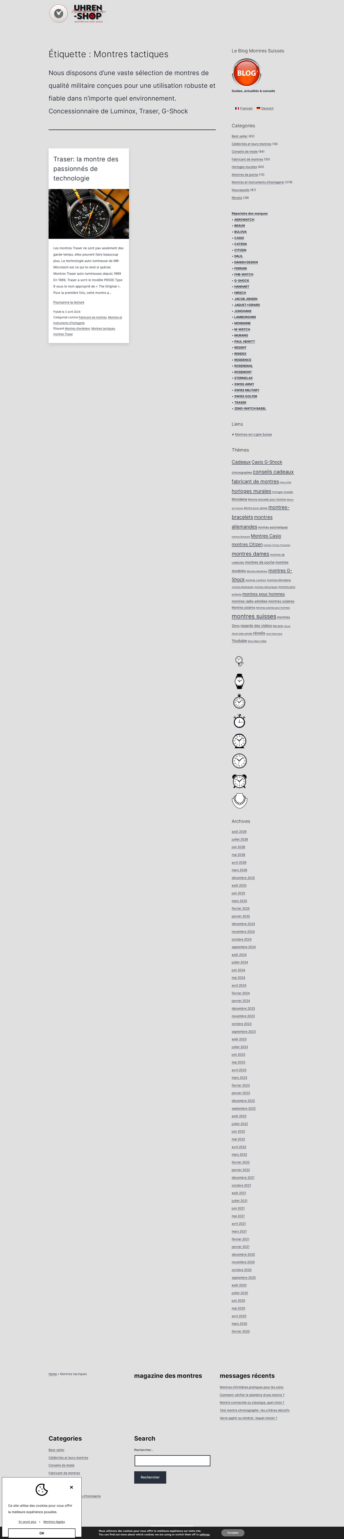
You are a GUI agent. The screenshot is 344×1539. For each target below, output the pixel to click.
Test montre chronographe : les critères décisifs (254, 1410)
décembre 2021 (243, 1177)
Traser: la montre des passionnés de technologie (85, 168)
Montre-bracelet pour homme (267, 499)
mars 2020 (239, 1323)
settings (204, 1534)
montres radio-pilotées (250, 601)
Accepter (232, 1533)
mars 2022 (239, 1154)
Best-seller (240, 136)
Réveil (287, 626)
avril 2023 (239, 1070)
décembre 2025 (243, 878)
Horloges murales (244, 167)
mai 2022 (238, 1139)
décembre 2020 (243, 1254)
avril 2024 (239, 985)
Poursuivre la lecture (68, 302)
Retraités (278, 625)
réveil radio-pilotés (242, 633)
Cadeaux (241, 462)
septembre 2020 (244, 1277)
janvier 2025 (241, 916)
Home (53, 1374)
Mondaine (239, 499)
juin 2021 (238, 1208)
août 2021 (239, 1193)
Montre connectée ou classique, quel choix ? (252, 1402)
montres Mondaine (279, 580)
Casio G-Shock (267, 462)
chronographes (242, 472)
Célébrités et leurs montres (251, 144)
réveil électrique (274, 633)
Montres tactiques (103, 328)
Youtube (239, 640)
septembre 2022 (244, 1108)
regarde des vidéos (256, 625)
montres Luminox (255, 580)
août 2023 (239, 1039)
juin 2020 (238, 1300)
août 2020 (239, 1285)
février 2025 (241, 908)
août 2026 (239, 831)
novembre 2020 (243, 1262)
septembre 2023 (244, 1031)
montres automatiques (273, 527)
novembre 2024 (243, 931)
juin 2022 (238, 1131)
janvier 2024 (241, 1001)
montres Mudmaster (243, 587)
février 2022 (241, 1162)
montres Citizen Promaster (276, 545)
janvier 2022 (241, 1170)
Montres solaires (243, 607)
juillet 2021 (239, 1201)
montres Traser (63, 334)
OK (41, 1533)
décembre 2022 (243, 1101)
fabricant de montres (255, 481)
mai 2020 (238, 1308)
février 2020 (241, 1331)
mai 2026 (238, 855)
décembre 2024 (243, 924)
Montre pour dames (256, 508)
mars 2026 (239, 870)
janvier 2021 (240, 1247)
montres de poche (260, 562)
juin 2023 (238, 1054)
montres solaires (281, 601)
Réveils (237, 198)
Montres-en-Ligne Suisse (253, 434)
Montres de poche (245, 174)
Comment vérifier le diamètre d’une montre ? (252, 1395)
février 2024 (241, 993)
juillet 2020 (240, 1293)
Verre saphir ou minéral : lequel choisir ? (248, 1418)
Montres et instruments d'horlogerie (258, 182)
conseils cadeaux (273, 472)
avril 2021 (239, 1223)
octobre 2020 (242, 1270)
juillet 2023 (240, 1047)
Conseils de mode (245, 151)
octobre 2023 (242, 1024)
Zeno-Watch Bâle (257, 641)
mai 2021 (238, 1216)
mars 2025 (239, 901)
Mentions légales (54, 1521)
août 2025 (239, 885)
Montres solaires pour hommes (273, 607)
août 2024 (239, 955)
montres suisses (254, 616)
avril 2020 (239, 1316)
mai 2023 (238, 1062)
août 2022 (239, 1116)
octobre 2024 (242, 939)
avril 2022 (239, 1147)
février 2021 (240, 1239)
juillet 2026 (240, 839)
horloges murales (251, 491)
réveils (259, 633)
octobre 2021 (241, 1185)
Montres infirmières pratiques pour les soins (251, 1387)
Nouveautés (240, 190)
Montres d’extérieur (77, 328)
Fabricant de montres (93, 317)
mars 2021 (239, 1231)
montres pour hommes (263, 594)
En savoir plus (27, 1521)
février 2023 (241, 1085)
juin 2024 (238, 970)
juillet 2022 (240, 1124)
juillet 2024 (240, 962)
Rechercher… (143, 1450)
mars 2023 (239, 1077)
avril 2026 (239, 862)
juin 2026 (238, 847)
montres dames (250, 554)
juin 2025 (238, 893)
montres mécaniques (266, 587)
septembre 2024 (244, 947)
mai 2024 (238, 977)
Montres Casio (266, 535)
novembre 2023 (243, 1016)
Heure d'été (285, 482)
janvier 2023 (241, 1093)
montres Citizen (247, 544)
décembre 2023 (243, 1008)
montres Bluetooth (241, 536)
